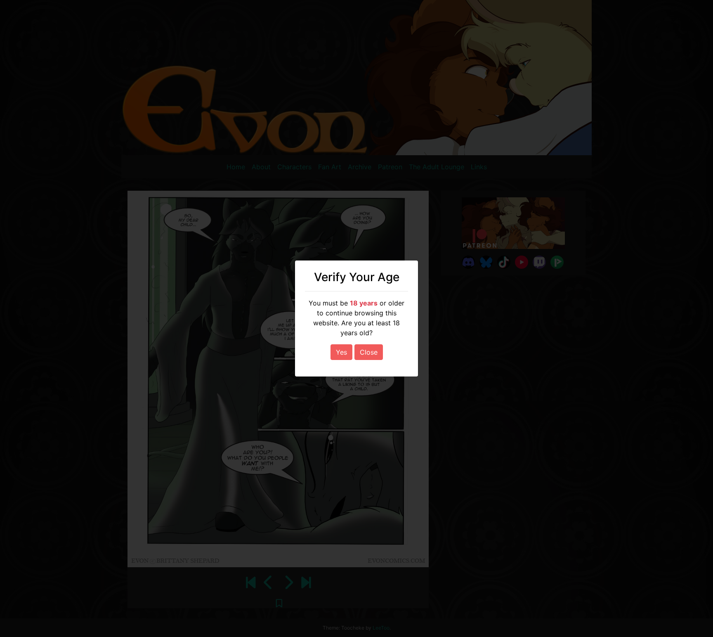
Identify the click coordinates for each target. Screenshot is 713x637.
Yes (341, 352)
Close (369, 352)
